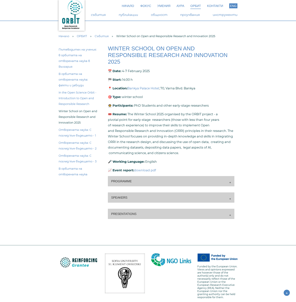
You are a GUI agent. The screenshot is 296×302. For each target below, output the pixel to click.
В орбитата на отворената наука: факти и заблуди (73, 79)
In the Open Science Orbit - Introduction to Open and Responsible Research (77, 98)
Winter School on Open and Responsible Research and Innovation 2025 (78, 117)
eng (233, 6)
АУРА (180, 6)
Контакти (215, 6)
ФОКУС (145, 6)
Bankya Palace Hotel (143, 88)
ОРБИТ (195, 6)
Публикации (128, 15)
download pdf (145, 170)
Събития (98, 15)
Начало (128, 6)
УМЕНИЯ (163, 6)
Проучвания (190, 15)
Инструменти (225, 15)
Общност (159, 15)
